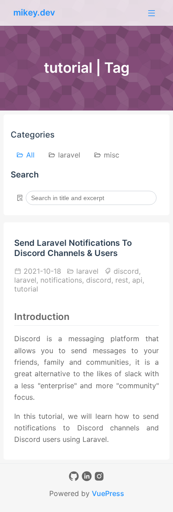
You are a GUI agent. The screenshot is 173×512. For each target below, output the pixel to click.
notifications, (63, 280)
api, (138, 280)
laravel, (27, 280)
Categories (33, 135)
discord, (126, 271)
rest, (123, 280)
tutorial (26, 288)
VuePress (108, 493)
